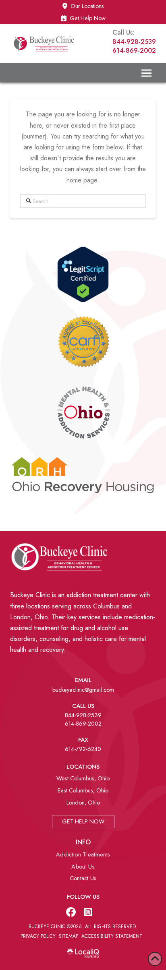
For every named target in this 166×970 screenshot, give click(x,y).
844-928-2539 (134, 41)
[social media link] (71, 912)
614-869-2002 (134, 50)
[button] (146, 73)
